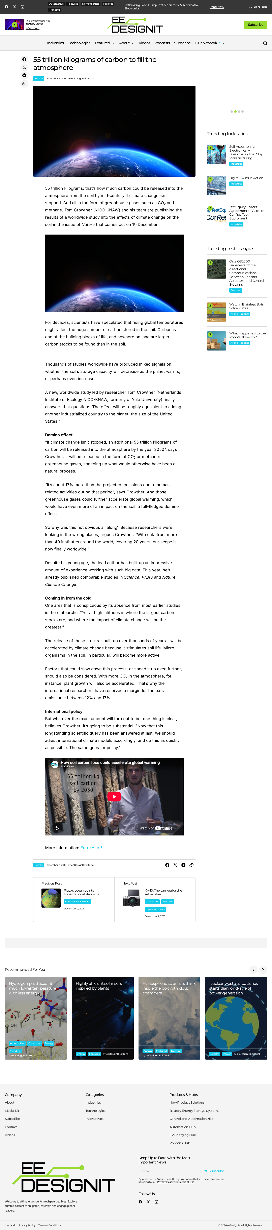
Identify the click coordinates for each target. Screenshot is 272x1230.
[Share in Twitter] (24, 68)
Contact (11, 1127)
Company (13, 1094)
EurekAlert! (91, 847)
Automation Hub (182, 1127)
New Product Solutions (187, 1102)
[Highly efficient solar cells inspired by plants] (103, 1018)
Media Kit (12, 1110)
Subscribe (12, 1119)
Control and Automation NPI (191, 1119)
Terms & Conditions (49, 1225)
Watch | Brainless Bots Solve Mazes (246, 306)
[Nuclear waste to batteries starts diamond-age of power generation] (236, 1018)
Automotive (56, 3)
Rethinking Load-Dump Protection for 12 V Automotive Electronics (162, 6)
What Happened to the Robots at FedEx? (247, 335)
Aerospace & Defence (77, 901)
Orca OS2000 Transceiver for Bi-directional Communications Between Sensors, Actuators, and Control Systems (246, 272)
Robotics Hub (180, 1143)
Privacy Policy (165, 1181)
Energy (38, 78)
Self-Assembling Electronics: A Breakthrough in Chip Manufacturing (246, 152)
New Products (90, 3)
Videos (10, 1135)
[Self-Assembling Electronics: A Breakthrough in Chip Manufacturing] (216, 154)
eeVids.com (32, 28)
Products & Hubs (184, 1094)
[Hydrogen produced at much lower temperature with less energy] (36, 1018)
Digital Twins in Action (246, 178)
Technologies (95, 1110)
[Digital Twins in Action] (216, 185)
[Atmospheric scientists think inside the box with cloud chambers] (170, 1018)
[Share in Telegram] (24, 76)
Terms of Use (186, 1181)
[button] (258, 7)
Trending (54, 9)
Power (227, 1053)
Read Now (217, 7)
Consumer (152, 901)
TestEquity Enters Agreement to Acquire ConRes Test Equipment (246, 212)
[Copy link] (24, 84)
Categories (95, 1094)
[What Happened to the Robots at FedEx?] (216, 341)
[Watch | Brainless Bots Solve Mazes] (216, 312)
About (9, 1102)
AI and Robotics (240, 313)
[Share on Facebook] (24, 59)
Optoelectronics (155, 909)
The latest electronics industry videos (38, 22)
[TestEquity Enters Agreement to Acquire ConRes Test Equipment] (216, 214)
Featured (72, 3)
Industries (236, 163)
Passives (108, 3)
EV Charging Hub (183, 1135)
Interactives (94, 1119)
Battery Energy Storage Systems (194, 1110)
